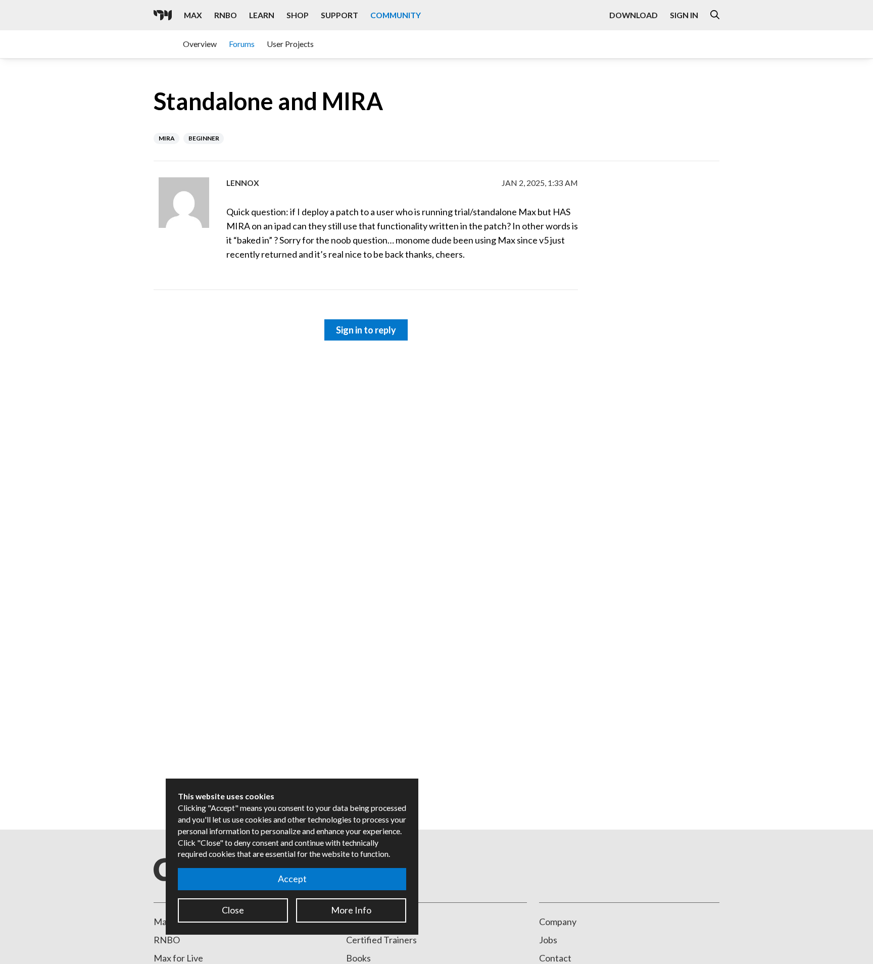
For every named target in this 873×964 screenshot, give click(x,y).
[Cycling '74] (163, 15)
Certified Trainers (381, 939)
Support (339, 15)
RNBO (225, 15)
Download (633, 15)
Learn (261, 15)
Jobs (548, 939)
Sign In (684, 15)
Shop (297, 15)
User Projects (290, 44)
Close (233, 909)
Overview (200, 44)
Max (193, 15)
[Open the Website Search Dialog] (714, 15)
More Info (351, 909)
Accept (292, 878)
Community (395, 15)
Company (557, 921)
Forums (242, 44)
